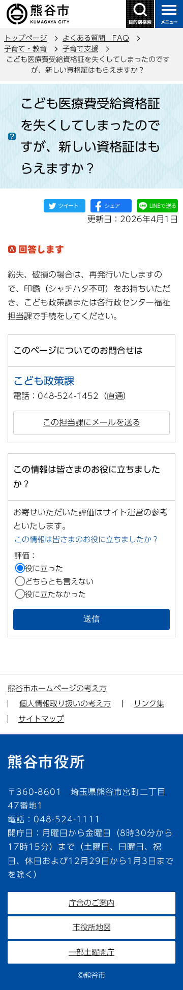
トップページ (25, 38)
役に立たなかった (55, 594)
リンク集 (149, 703)
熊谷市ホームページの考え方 (57, 688)
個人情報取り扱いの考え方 (65, 703)
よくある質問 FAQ (96, 38)
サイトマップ (41, 719)
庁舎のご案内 (91, 903)
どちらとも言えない (59, 581)
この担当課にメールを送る (91, 422)
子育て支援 (80, 48)
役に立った (44, 568)
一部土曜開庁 (91, 952)
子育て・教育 (25, 48)
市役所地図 (92, 927)
